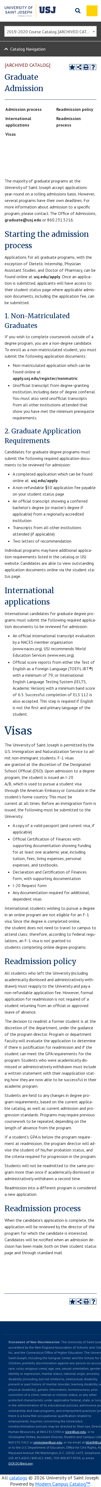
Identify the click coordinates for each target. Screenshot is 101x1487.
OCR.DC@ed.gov (20, 1463)
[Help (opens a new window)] (93, 67)
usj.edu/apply (47, 276)
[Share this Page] (79, 67)
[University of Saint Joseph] (30, 11)
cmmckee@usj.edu (47, 1442)
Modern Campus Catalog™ (62, 1484)
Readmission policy (74, 109)
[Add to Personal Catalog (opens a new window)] (72, 67)
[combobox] (50, 31)
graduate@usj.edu (23, 220)
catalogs (18, 1478)
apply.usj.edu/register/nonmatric (45, 378)
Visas (10, 134)
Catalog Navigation (28, 49)
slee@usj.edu (75, 1432)
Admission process (23, 109)
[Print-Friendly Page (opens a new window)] (86, 67)
